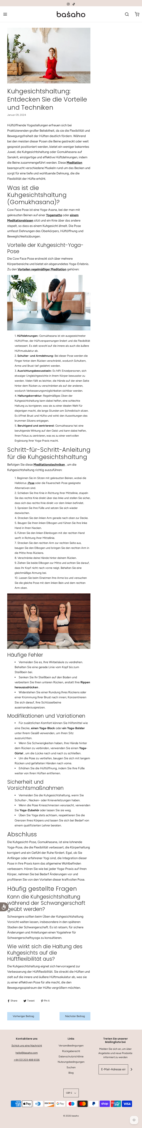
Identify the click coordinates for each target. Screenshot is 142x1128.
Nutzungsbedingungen (71, 1061)
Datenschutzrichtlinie (71, 1056)
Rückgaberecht (71, 1051)
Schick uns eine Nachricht (26, 1045)
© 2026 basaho (71, 1116)
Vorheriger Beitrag (23, 1016)
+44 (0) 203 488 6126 (27, 1059)
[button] (71, 1093)
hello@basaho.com (27, 1052)
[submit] (131, 1069)
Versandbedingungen (71, 1045)
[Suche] (127, 14)
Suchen (71, 1067)
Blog (71, 1072)
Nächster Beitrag (75, 1016)
